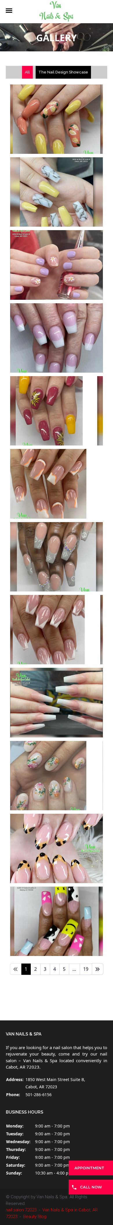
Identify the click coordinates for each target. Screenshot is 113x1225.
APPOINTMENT (89, 1168)
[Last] (97, 969)
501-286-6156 (38, 1094)
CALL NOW (91, 1187)
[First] (15, 969)
